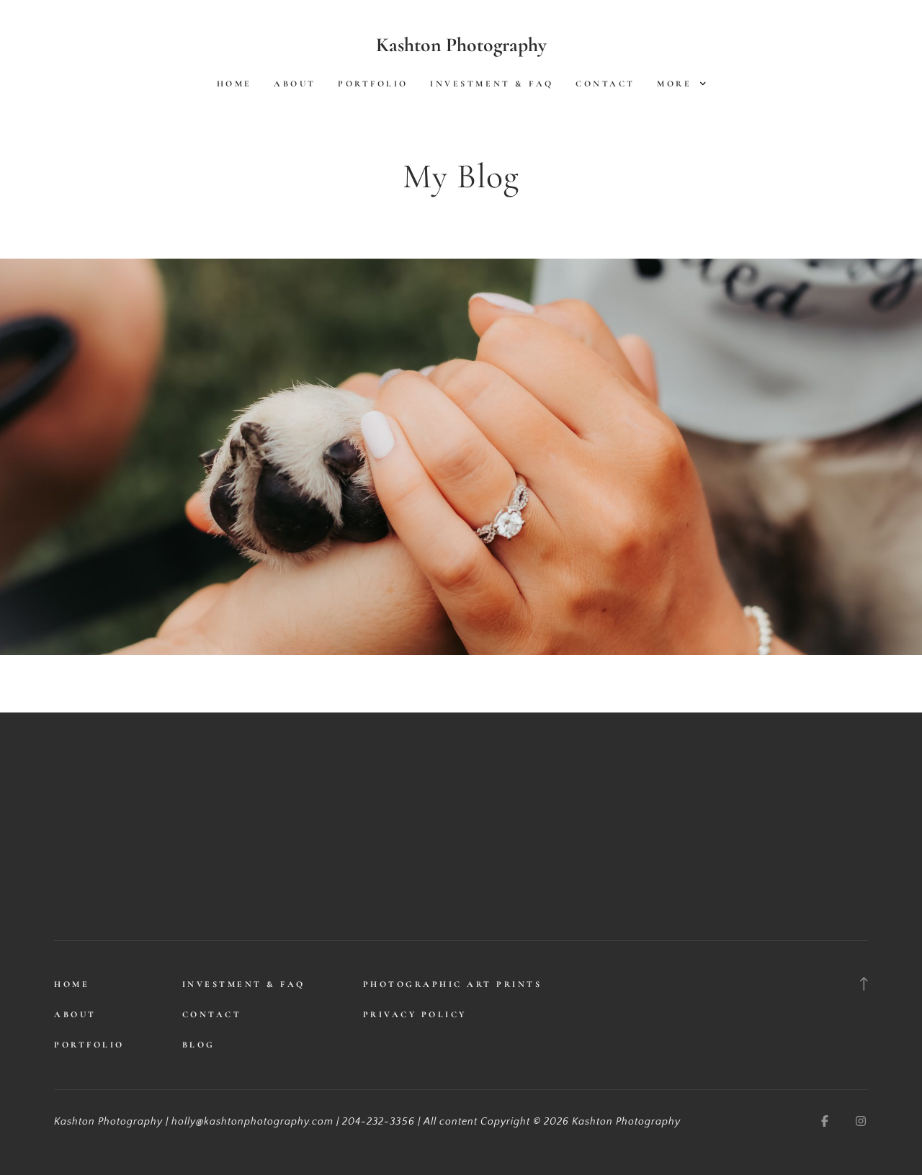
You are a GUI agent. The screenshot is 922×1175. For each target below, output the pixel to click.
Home (234, 84)
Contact (605, 84)
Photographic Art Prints (452, 984)
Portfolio (373, 84)
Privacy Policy (415, 1014)
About (295, 84)
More (677, 84)
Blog (198, 1045)
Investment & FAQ (491, 84)
